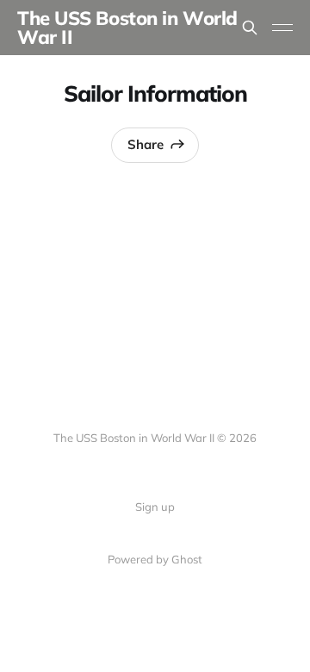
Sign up (155, 506)
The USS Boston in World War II (127, 28)
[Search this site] (250, 27)
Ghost (186, 559)
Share (145, 144)
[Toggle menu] (282, 27)
